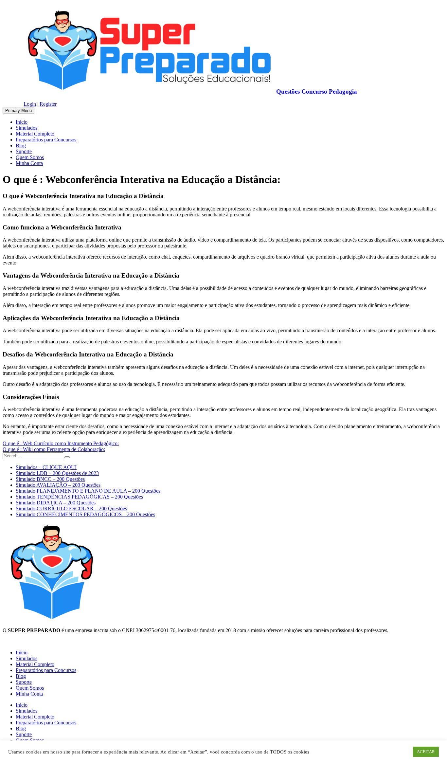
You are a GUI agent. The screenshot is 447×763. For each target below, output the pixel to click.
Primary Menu (18, 110)
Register (48, 104)
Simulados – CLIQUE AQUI (46, 467)
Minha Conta (29, 163)
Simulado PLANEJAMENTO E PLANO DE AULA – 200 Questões (88, 491)
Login (30, 104)
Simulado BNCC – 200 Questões (50, 479)
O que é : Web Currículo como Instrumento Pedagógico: (61, 443)
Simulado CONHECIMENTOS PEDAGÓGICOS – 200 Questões (85, 514)
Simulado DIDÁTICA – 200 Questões (56, 502)
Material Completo (35, 133)
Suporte (24, 151)
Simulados (26, 128)
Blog (21, 145)
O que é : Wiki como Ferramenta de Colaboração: (54, 449)
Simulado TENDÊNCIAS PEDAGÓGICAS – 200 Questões (79, 497)
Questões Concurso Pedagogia (316, 91)
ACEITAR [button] (426, 751)
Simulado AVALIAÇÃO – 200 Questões (58, 485)
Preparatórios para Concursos (46, 139)
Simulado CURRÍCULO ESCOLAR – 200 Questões (71, 508)
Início (21, 122)
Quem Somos (30, 157)
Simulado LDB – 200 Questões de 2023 (57, 473)
